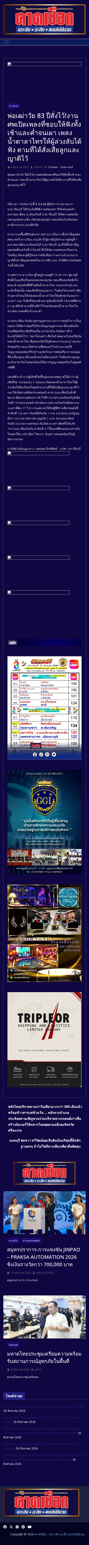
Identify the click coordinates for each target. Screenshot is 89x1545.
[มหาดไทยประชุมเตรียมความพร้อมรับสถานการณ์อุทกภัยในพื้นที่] (44, 1316)
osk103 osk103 (44, 1272)
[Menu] (6, 42)
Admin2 (38, 167)
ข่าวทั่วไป (13, 106)
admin (38, 1369)
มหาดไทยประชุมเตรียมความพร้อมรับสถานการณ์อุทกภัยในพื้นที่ (44, 1357)
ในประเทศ (13, 1344)
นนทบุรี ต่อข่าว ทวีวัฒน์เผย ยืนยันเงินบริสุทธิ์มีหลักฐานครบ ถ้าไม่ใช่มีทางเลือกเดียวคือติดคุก (45, 1143)
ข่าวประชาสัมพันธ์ (31, 1240)
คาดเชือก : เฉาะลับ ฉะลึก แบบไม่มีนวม (59, 1534)
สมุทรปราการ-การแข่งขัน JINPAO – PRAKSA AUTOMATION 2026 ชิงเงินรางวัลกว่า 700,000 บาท (43, 1257)
